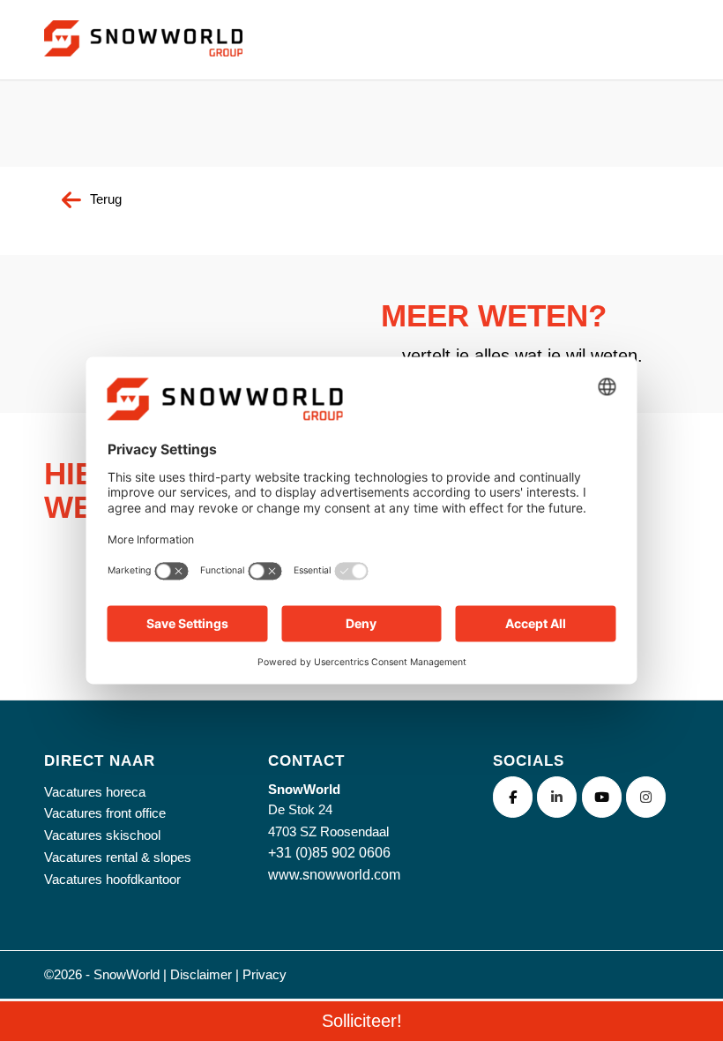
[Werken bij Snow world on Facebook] (513, 797)
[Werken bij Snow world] (143, 60)
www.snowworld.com (334, 874)
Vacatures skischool (102, 835)
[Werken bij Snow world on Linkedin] (557, 797)
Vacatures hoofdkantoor (112, 879)
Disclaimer (201, 974)
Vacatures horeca (94, 791)
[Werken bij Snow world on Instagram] (646, 797)
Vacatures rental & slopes (117, 857)
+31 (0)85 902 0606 (329, 852)
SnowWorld (126, 974)
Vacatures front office (105, 812)
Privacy (264, 974)
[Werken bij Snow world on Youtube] (602, 797)
